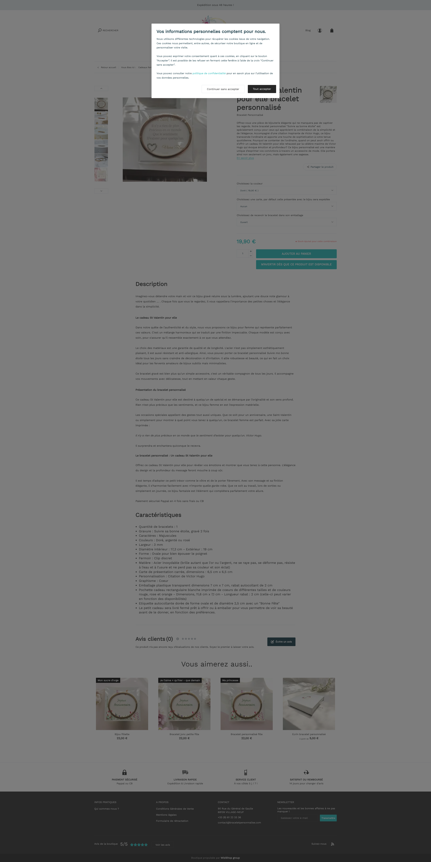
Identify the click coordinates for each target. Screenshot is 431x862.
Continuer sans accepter (223, 89)
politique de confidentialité (209, 73)
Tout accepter (262, 89)
